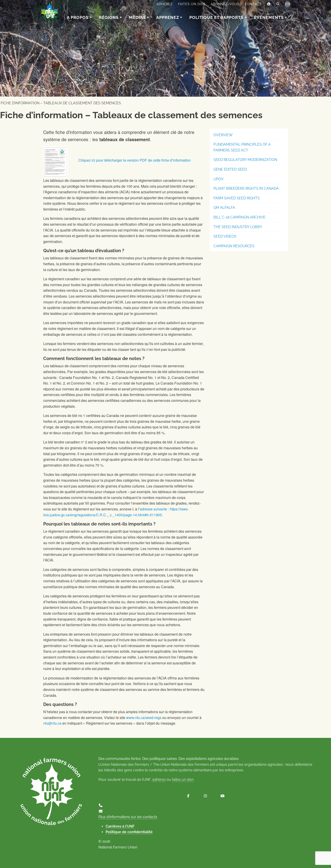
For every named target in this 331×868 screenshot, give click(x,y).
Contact (253, 4)
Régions (109, 17)
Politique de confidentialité (129, 832)
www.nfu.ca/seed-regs (143, 717)
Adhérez (164, 4)
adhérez (159, 779)
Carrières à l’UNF (120, 826)
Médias (137, 17)
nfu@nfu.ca (52, 723)
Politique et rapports (216, 17)
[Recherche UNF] (278, 4)
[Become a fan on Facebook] (188, 796)
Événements (269, 17)
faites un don (182, 779)
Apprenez (167, 17)
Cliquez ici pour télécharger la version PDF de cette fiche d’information (134, 160)
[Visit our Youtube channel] (222, 796)
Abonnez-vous (225, 4)
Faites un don (191, 4)
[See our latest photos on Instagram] (205, 796)
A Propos (77, 17)
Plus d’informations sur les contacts (127, 817)
